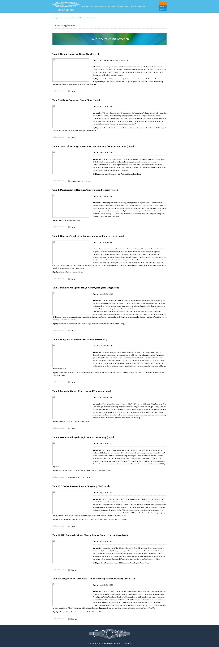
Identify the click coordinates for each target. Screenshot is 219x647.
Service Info (134, 6)
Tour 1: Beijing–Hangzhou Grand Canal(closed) (76, 54)
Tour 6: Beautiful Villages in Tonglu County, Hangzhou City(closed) (85, 287)
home (61, 18)
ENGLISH (163, 6)
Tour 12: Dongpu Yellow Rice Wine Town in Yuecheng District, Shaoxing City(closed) (94, 578)
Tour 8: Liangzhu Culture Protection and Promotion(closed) (81, 391)
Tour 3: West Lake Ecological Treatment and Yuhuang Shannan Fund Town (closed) (93, 146)
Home (83, 6)
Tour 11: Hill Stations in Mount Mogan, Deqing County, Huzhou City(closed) (90, 535)
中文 (162, 3)
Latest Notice (111, 6)
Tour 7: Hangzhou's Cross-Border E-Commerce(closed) (79, 339)
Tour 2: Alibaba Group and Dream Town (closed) (76, 100)
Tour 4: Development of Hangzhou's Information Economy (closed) (85, 190)
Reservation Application (123, 6)
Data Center (141, 6)
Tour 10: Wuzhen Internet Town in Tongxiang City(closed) (81, 486)
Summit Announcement (101, 6)
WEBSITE (163, 9)
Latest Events (89, 6)
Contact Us (128, 643)
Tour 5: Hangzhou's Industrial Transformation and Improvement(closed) (88, 236)
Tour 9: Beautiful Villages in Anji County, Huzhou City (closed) (83, 437)
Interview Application (87, 18)
